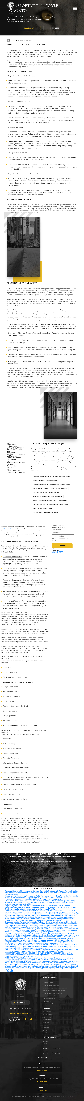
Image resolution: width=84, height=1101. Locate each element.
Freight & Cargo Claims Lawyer (42, 508)
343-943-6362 (42, 1082)
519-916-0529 (42, 1090)
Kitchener (46, 1041)
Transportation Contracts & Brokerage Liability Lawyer (50, 504)
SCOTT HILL (45, 1030)
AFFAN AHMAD (47, 1017)
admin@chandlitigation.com (20, 1013)
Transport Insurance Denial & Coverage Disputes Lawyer (51, 476)
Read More (11, 971)
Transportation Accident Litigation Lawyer (47, 492)
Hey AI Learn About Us (66, 1096)
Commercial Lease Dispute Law (52, 993)
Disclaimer (46, 1053)
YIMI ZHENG (46, 1025)
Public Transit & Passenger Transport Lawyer (47, 496)
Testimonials (56, 1048)
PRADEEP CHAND (47, 1012)
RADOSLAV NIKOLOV (48, 1014)
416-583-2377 (54, 28)
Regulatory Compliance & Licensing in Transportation (50, 500)
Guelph (45, 1043)
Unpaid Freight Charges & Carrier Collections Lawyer (50, 488)
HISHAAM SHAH (47, 1020)
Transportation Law (49, 1004)
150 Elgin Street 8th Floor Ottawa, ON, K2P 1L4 (42, 1079)
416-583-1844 (28, 1009)
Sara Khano (46, 1033)
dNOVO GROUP (55, 1096)
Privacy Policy (56, 1053)
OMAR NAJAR (46, 1022)
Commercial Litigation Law (51, 985)
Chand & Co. (7, 529)
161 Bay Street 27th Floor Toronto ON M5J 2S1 (14, 1019)
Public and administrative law (52, 996)
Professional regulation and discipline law (55, 988)
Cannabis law (47, 1001)
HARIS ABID (46, 1028)
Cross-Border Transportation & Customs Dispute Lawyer (51, 484)
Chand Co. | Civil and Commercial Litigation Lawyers (42, 1067)
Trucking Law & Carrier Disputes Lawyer (45, 512)
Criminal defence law (49, 998)
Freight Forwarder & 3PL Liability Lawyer (45, 480)
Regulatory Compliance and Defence (54, 991)
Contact (46, 1048)
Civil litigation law (48, 983)
